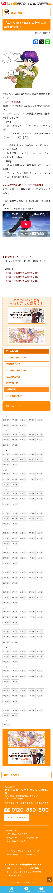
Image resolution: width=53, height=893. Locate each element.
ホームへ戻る (12, 774)
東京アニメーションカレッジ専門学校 (26, 790)
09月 (31, 434)
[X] (42, 41)
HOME (11, 891)
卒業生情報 (11, 389)
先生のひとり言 (13, 376)
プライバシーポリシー (15, 850)
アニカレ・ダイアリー (16, 357)
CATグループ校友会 (15, 875)
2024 (5, 450)
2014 (5, 647)
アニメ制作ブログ (14, 395)
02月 (14, 425)
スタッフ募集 (12, 854)
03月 (6, 425)
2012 (5, 686)
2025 (5, 430)
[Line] (47, 41)
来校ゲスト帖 (12, 382)
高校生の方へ (12, 830)
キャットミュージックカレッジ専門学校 (23, 871)
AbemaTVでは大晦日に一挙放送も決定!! (23, 185)
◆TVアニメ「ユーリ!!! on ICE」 (18, 256)
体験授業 (26, 891)
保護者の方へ (33, 837)
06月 (22, 420)
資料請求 (41, 891)
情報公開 (31, 854)
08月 (6, 420)
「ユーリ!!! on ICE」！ (14, 101)
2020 (5, 529)
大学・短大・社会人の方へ (17, 833)
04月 (39, 420)
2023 (5, 470)
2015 (5, 627)
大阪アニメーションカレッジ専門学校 (22, 868)
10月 (22, 434)
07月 (14, 420)
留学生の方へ (12, 837)
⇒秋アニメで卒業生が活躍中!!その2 (20, 276)
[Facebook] (36, 41)
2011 (5, 706)
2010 (5, 720)
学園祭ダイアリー (14, 363)
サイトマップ (33, 850)
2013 (5, 667)
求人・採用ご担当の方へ (16, 841)
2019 (5, 548)
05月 (31, 420)
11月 (14, 434)
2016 (5, 608)
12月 (6, 434)
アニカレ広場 (12, 351)
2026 (5, 416)
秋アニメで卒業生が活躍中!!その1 (21, 272)
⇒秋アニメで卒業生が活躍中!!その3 (20, 280)
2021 (5, 509)
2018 (5, 568)
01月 (22, 425)
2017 (5, 588)
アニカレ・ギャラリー (16, 370)
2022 (5, 489)
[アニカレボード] (16, 815)
